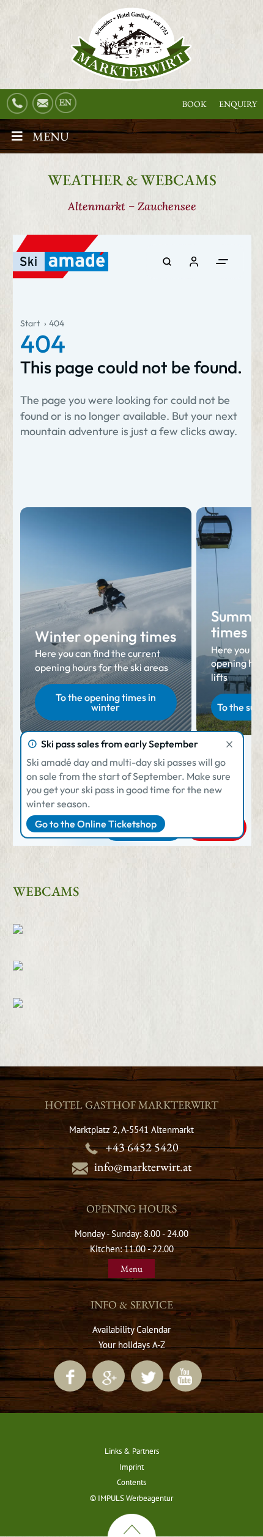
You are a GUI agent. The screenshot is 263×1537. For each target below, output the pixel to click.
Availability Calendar (131, 1329)
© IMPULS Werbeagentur (131, 1498)
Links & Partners (132, 1451)
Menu (50, 136)
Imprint (131, 1467)
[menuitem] (67, 103)
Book (194, 103)
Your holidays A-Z (131, 1345)
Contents (131, 1482)
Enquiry (238, 103)
